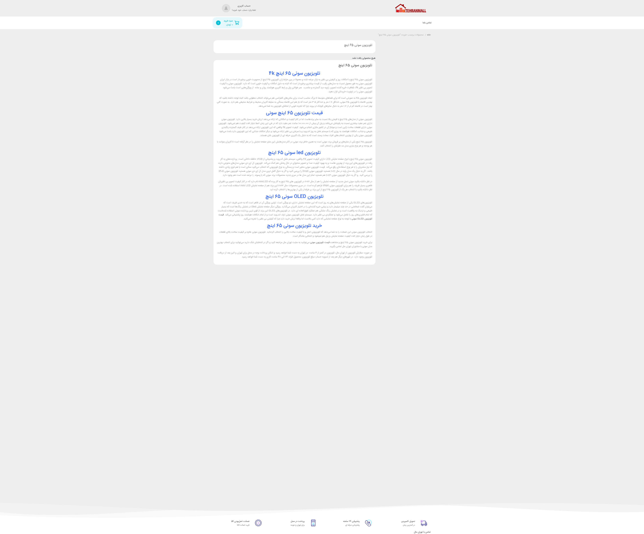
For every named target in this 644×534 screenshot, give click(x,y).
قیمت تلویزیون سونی (320, 243)
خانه (429, 35)
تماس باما (427, 23)
